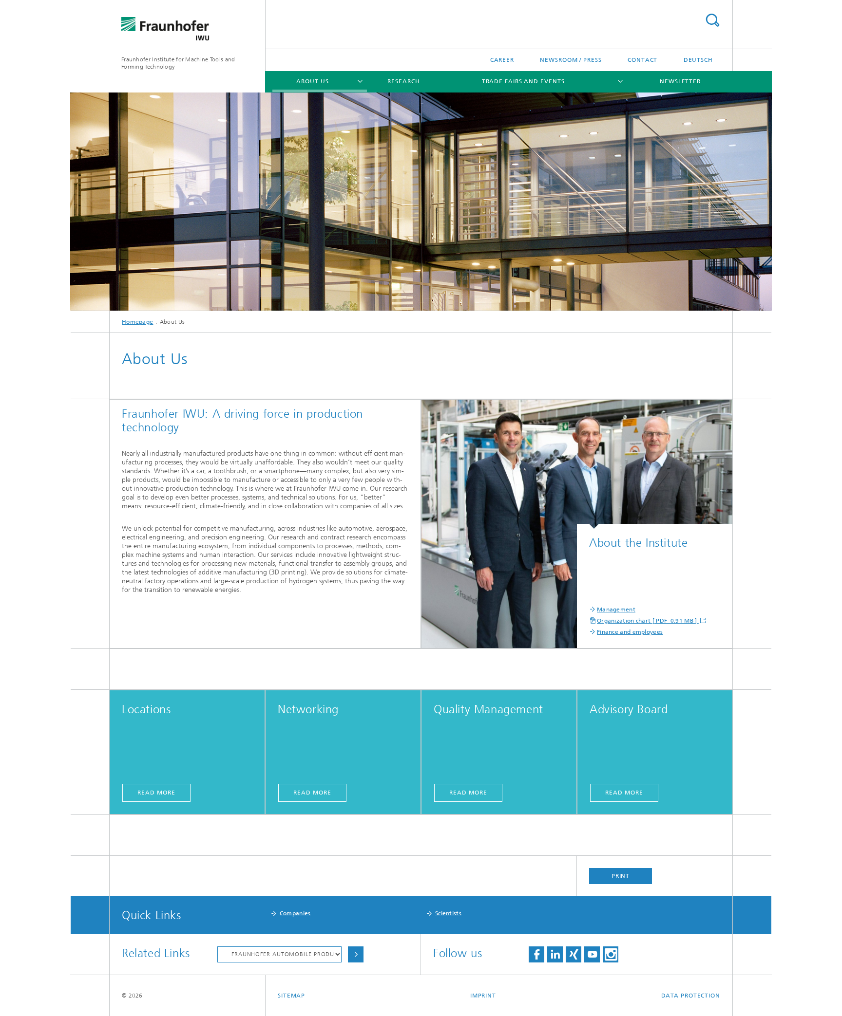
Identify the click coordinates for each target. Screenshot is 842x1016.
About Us (312, 81)
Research (403, 81)
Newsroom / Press (570, 59)
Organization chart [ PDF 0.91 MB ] (648, 620)
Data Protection (691, 995)
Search (712, 20)
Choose (356, 954)
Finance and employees (630, 631)
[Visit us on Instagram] (610, 954)
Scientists (448, 913)
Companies (295, 913)
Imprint (483, 995)
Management (616, 609)
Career (502, 59)
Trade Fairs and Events (523, 81)
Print (621, 875)
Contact (642, 59)
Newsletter (680, 81)
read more (156, 792)
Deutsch (698, 59)
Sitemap (291, 995)
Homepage (137, 321)
